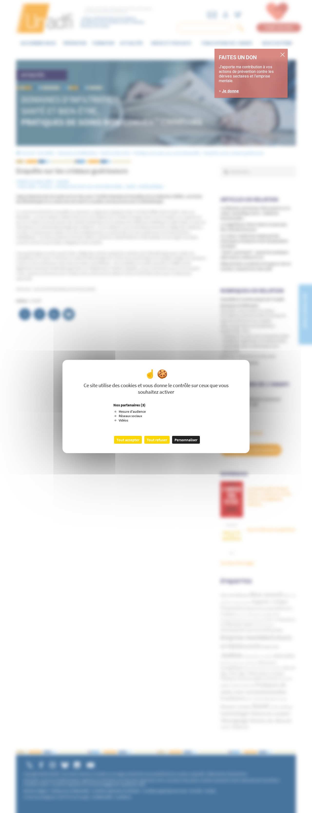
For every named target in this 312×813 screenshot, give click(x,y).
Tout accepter (128, 439)
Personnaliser (186, 439)
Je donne (230, 91)
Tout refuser (157, 439)
